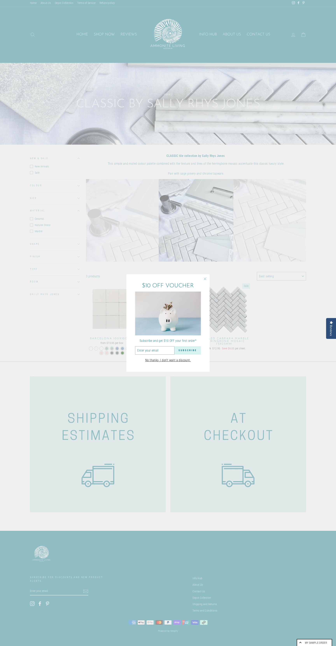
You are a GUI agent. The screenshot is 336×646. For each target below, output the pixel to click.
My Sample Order (316, 642)
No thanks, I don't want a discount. (168, 360)
